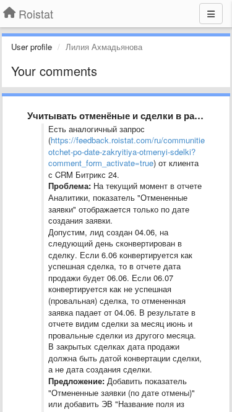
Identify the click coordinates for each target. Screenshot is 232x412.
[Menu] (211, 13)
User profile (31, 47)
